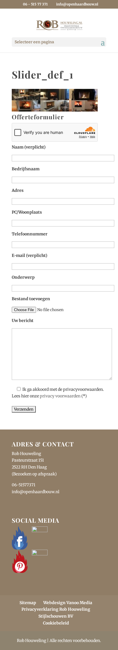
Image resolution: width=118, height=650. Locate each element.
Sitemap (27, 602)
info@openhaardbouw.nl (35, 491)
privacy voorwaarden (60, 396)
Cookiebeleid (56, 623)
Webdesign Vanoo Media (67, 602)
